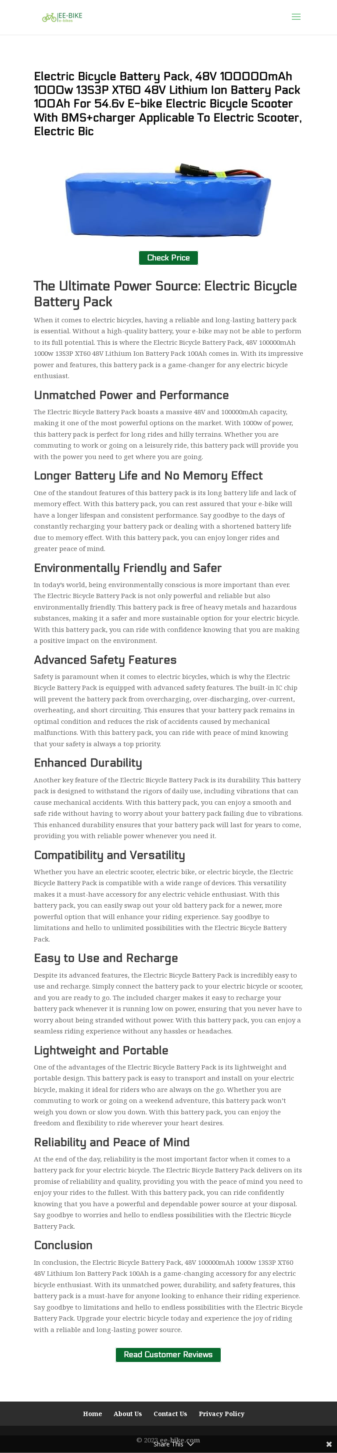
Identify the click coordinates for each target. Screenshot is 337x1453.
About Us (128, 1413)
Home (92, 1413)
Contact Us (170, 1413)
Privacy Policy (221, 1413)
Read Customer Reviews (168, 1354)
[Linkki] (62, 17)
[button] (296, 22)
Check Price (168, 258)
